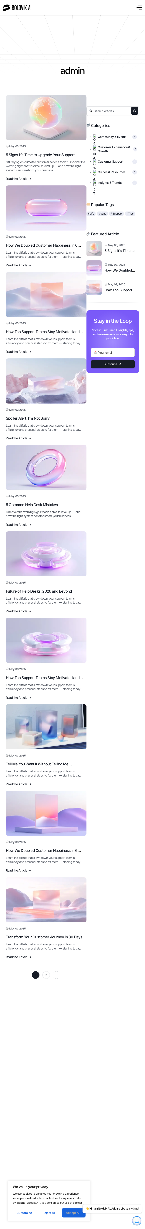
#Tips (130, 213)
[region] (49, 1201)
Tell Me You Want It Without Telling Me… (39, 764)
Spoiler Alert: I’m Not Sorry (28, 418)
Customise (24, 1213)
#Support (116, 213)
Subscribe (110, 364)
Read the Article (16, 179)
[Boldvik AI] (18, 8)
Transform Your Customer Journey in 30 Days (44, 937)
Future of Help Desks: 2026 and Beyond (39, 591)
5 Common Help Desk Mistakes (32, 505)
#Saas (102, 213)
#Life (91, 213)
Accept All (73, 1213)
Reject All (49, 1213)
